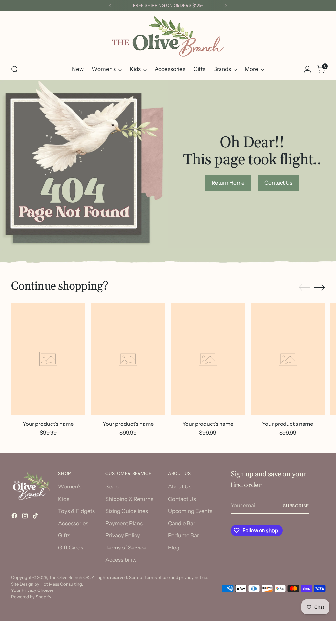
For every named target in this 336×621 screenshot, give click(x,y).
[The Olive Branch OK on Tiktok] (36, 516)
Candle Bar (181, 523)
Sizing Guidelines (126, 511)
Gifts (64, 535)
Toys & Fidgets (76, 511)
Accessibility (121, 559)
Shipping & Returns (129, 499)
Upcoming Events (190, 511)
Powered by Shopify (31, 596)
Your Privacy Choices (32, 590)
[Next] (226, 5)
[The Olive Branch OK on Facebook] (15, 516)
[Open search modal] (14, 69)
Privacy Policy (122, 535)
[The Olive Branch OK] (168, 36)
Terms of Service (125, 547)
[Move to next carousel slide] (319, 287)
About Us (179, 486)
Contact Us (182, 499)
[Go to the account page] (307, 69)
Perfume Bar (183, 535)
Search (114, 486)
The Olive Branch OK (69, 577)
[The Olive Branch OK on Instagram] (26, 516)
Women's (69, 486)
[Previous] (110, 5)
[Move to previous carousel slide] (304, 287)
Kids (63, 499)
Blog (173, 547)
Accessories (73, 523)
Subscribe (296, 505)
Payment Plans (124, 523)
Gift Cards (70, 547)
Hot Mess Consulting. (61, 584)
